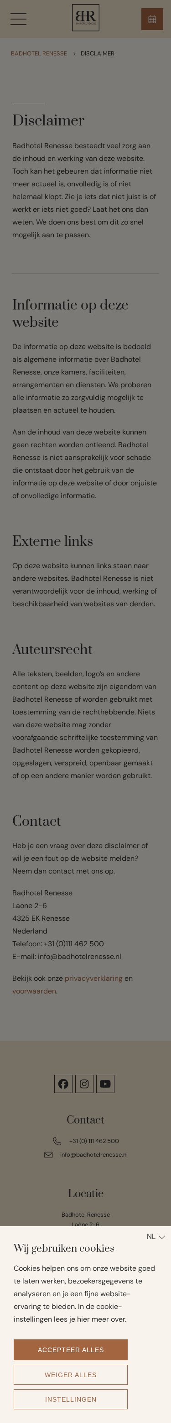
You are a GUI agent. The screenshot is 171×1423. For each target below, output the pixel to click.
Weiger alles (71, 1374)
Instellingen (71, 1399)
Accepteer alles (71, 1349)
